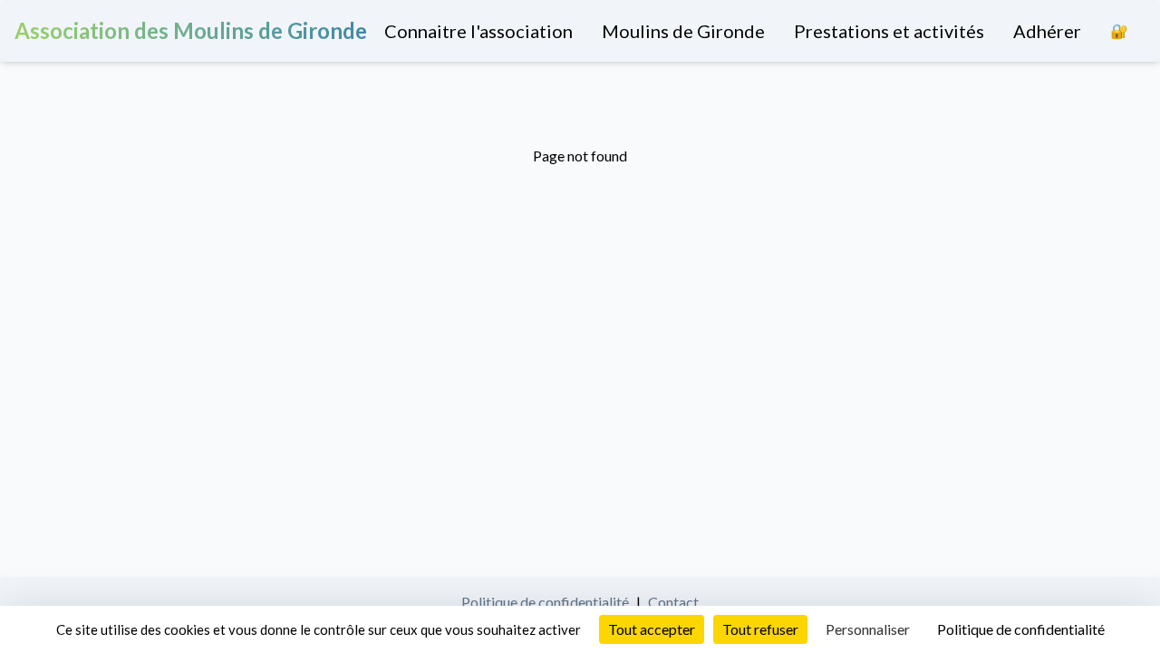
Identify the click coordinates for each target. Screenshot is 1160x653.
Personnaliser (868, 629)
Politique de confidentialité (545, 601)
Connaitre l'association (478, 31)
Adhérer (1047, 31)
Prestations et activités (889, 31)
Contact (673, 601)
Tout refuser (760, 629)
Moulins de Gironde (683, 31)
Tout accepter (651, 629)
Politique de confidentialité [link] (1021, 629)
